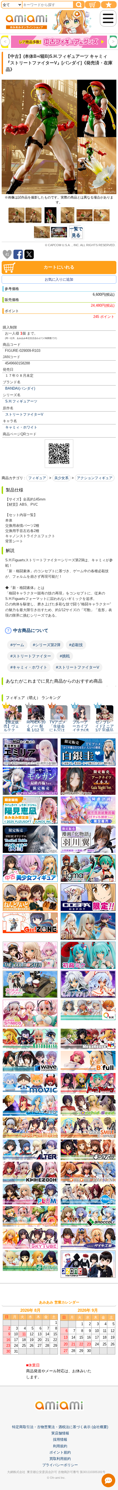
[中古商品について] (59, 630)
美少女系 (61, 478)
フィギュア (37, 478)
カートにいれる (59, 267)
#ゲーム (17, 645)
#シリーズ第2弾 (46, 645)
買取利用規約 (60, 1459)
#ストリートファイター (30, 656)
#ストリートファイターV (77, 667)
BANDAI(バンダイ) (20, 388)
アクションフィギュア (95, 478)
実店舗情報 (60, 1433)
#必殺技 (76, 645)
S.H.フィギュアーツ (21, 401)
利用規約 (60, 1446)
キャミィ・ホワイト (21, 427)
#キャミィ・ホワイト (28, 667)
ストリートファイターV (24, 414)
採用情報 (60, 1439)
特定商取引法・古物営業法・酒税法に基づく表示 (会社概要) (60, 1427)
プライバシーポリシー (60, 1465)
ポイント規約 (60, 1452)
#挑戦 (65, 656)
